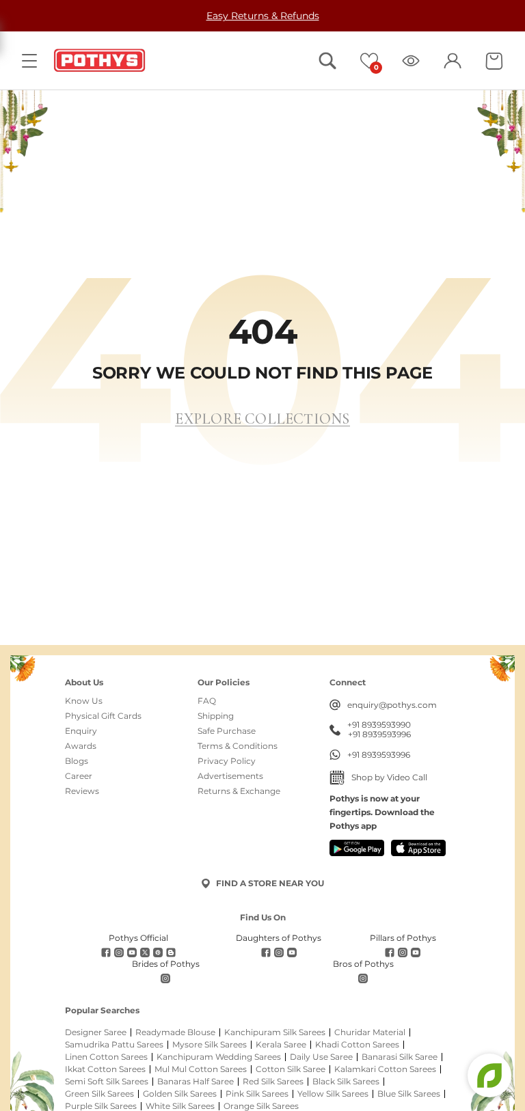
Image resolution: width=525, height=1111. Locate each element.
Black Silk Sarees (345, 1082)
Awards (80, 746)
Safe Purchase (227, 731)
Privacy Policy (227, 761)
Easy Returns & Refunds (262, 16)
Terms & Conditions (238, 746)
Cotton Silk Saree (290, 1069)
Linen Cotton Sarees (106, 1057)
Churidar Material (369, 1032)
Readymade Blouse (175, 1032)
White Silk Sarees (180, 1106)
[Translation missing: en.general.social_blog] (171, 952)
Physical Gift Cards (103, 716)
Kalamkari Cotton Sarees (385, 1069)
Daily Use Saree (321, 1057)
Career (78, 776)
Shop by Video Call (389, 777)
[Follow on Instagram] (119, 952)
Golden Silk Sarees (180, 1094)
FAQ (207, 701)
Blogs (76, 761)
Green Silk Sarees (99, 1094)
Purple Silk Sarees (101, 1106)
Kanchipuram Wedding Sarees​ (219, 1057)
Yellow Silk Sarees (332, 1094)
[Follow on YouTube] (132, 952)
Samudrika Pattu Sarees (114, 1045)
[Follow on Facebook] (106, 952)
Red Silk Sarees (273, 1082)
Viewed (411, 61)
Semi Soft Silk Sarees (106, 1082)
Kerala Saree (281, 1045)
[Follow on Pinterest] (158, 952)
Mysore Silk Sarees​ (209, 1045)
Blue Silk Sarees (408, 1094)
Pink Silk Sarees (257, 1094)
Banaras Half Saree (195, 1082)
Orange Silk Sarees (261, 1106)
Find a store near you (270, 883)
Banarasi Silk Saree (400, 1057)
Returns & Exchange (239, 791)
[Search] (327, 61)
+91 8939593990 (379, 725)
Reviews (82, 791)
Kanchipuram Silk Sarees (274, 1032)
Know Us (84, 701)
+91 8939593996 (379, 734)
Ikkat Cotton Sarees (105, 1069)
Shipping (216, 716)
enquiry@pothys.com (392, 705)
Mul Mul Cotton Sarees (200, 1069)
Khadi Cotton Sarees (357, 1045)
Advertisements (230, 776)
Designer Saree (95, 1032)
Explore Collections (262, 419)
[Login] (452, 61)
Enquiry (81, 731)
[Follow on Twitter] (145, 952)
